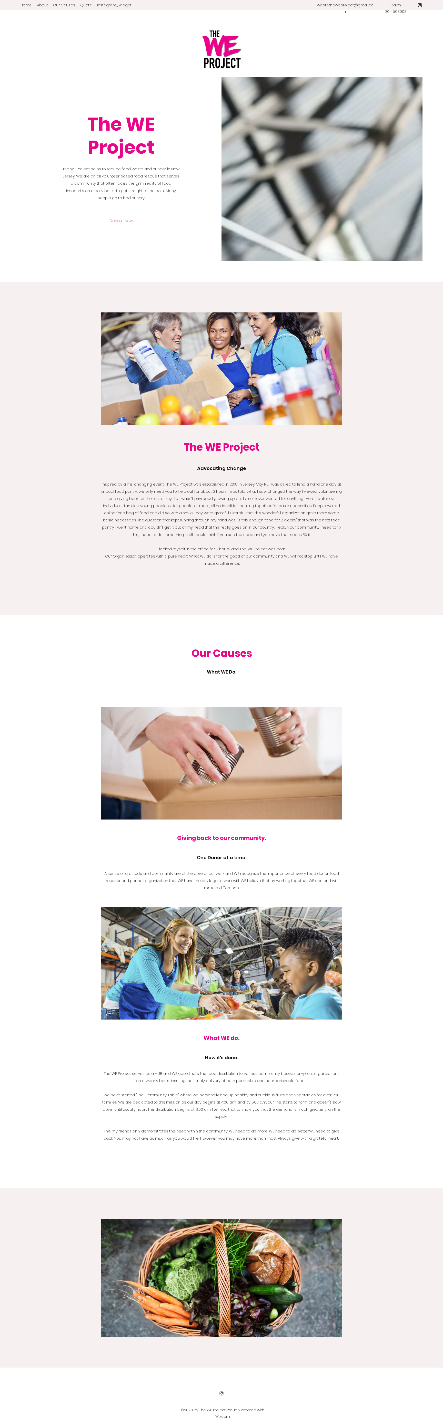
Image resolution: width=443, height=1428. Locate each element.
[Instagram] (419, 5)
